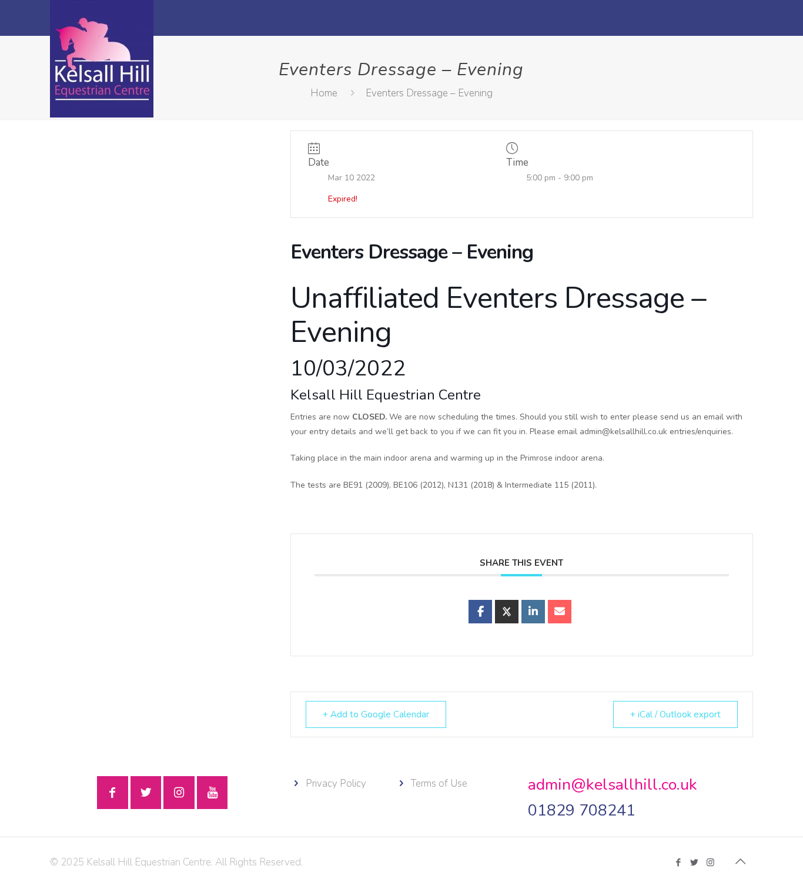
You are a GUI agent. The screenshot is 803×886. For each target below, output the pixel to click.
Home (323, 93)
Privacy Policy (336, 783)
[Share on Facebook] (480, 611)
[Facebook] (678, 862)
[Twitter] (694, 862)
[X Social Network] (506, 611)
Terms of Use (438, 783)
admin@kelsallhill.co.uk (612, 785)
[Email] (559, 611)
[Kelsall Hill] (101, 59)
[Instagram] (710, 862)
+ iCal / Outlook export (675, 714)
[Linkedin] (533, 611)
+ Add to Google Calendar (376, 714)
